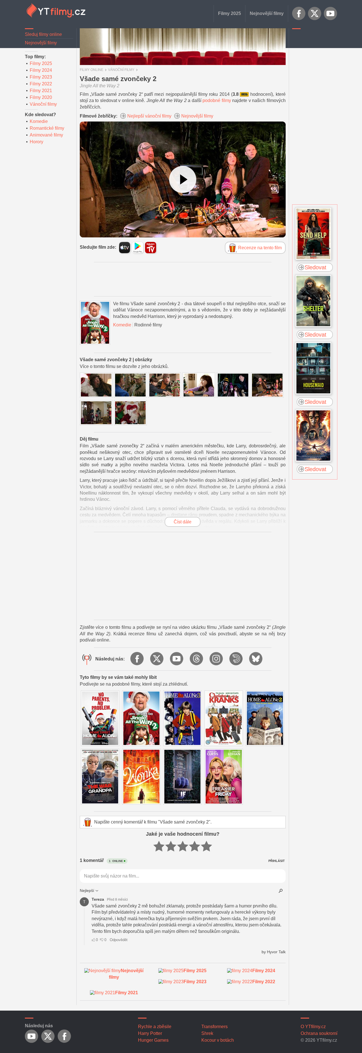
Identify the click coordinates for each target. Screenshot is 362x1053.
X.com (315, 13)
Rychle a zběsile (154, 1026)
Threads (197, 659)
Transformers (214, 1026)
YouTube (330, 13)
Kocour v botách (217, 1040)
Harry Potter (150, 1033)
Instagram (217, 659)
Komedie (39, 121)
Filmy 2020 (41, 97)
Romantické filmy (47, 128)
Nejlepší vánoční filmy (149, 116)
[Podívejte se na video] (182, 179)
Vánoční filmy (43, 104)
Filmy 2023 (41, 77)
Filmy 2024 (41, 70)
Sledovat (315, 267)
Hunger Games (153, 1040)
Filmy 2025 (229, 13)
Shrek (207, 1033)
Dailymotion (236, 659)
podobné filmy (216, 100)
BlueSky (256, 659)
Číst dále (182, 521)
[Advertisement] (314, 117)
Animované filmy (46, 135)
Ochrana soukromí (319, 1033)
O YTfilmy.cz (313, 1026)
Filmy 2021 (41, 90)
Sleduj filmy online (43, 34)
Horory (36, 141)
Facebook (299, 13)
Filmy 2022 (41, 83)
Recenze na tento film (260, 247)
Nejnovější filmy (267, 13)
